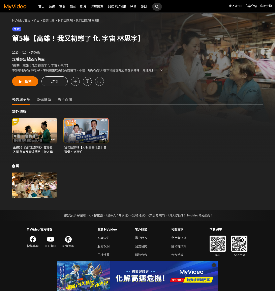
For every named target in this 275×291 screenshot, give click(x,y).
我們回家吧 (65, 20)
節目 (144, 6)
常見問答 (141, 238)
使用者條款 (178, 238)
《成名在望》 (96, 215)
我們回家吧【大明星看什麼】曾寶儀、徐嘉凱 (85, 149)
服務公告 (141, 255)
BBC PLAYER (117, 6)
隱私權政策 (178, 246)
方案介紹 (251, 6)
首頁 (41, 6)
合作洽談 (177, 255)
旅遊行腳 (48, 20)
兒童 (133, 6)
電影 (62, 6)
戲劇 (73, 6)
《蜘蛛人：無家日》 (117, 215)
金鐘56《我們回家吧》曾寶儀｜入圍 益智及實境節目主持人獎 (34, 149)
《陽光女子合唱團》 (74, 215)
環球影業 (97, 6)
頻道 (52, 6)
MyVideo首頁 (21, 20)
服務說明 (103, 246)
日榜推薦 (103, 255)
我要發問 (141, 246)
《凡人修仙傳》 (177, 215)
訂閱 (54, 81)
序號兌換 (266, 6)
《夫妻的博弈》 (156, 215)
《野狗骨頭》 (138, 215)
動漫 (83, 6)
